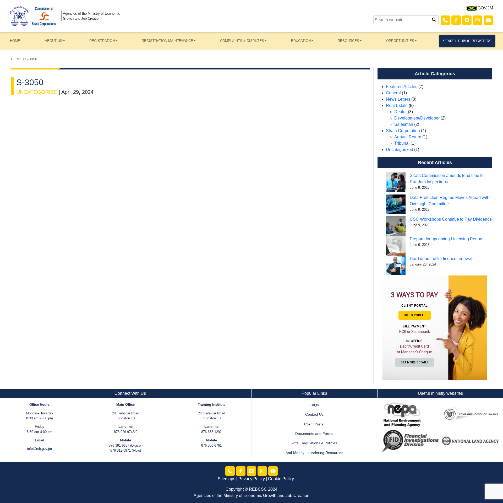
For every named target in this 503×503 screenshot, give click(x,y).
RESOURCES (348, 41)
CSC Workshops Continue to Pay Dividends (451, 219)
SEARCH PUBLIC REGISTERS (467, 41)
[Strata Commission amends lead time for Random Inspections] (396, 182)
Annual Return (407, 137)
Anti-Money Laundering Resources (314, 453)
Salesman (403, 124)
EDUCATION (301, 41)
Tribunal (401, 143)
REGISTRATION (102, 41)
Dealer (400, 112)
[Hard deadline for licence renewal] (396, 265)
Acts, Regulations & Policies (314, 443)
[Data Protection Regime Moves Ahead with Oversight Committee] (396, 204)
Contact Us (314, 415)
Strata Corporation (403, 130)
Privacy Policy (251, 479)
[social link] (445, 20)
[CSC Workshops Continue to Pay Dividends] (396, 226)
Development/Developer (417, 118)
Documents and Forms (314, 434)
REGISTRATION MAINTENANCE (167, 41)
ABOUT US (53, 41)
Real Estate (397, 105)
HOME (15, 41)
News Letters (398, 99)
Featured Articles (401, 86)
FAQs (314, 405)
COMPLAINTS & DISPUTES (242, 41)
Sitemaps (226, 479)
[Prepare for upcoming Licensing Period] (396, 246)
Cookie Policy (281, 479)
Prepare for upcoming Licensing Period (446, 239)
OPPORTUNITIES (400, 41)
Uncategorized (399, 149)
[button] (415, 327)
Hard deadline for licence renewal (441, 258)
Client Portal (314, 424)
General (393, 93)
